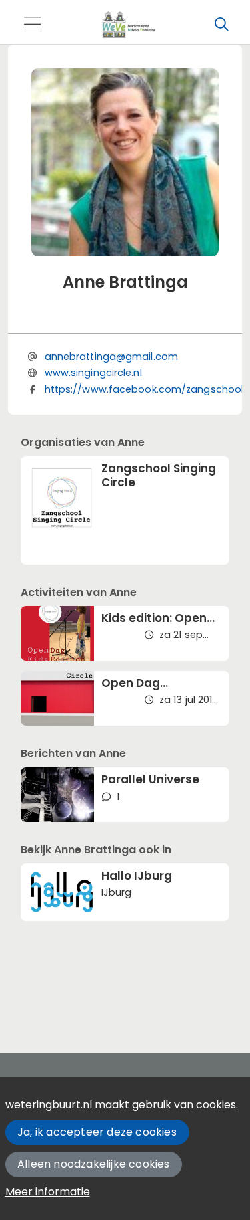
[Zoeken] (221, 24)
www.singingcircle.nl (93, 372)
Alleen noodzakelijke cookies (93, 1164)
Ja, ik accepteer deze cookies (97, 1132)
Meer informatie (47, 1191)
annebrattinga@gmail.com (111, 356)
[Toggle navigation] (32, 25)
